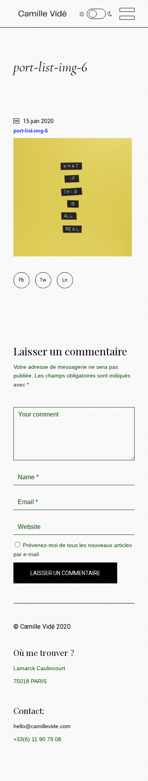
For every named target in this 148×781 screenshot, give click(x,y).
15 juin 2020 (37, 121)
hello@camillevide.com (42, 726)
